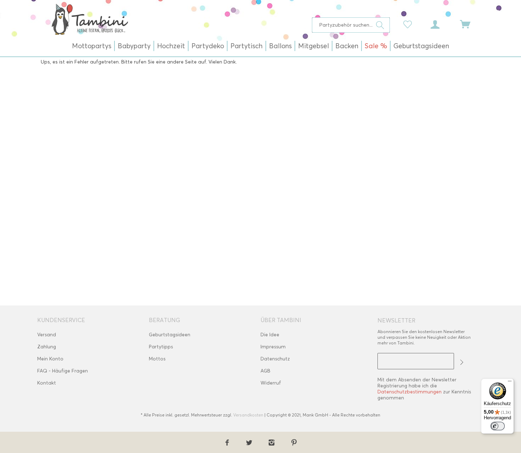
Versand (46, 335)
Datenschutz (275, 359)
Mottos (157, 359)
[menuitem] (351, 25)
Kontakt (46, 383)
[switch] (498, 426)
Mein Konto (50, 359)
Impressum (273, 347)
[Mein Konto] (441, 24)
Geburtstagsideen (169, 335)
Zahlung (46, 347)
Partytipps (161, 347)
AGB (265, 371)
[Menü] (509, 383)
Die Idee (269, 335)
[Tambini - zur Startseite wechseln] (89, 19)
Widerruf (270, 383)
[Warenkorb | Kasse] (469, 24)
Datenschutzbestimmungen (409, 392)
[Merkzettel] (409, 24)
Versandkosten (248, 415)
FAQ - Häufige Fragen (62, 371)
